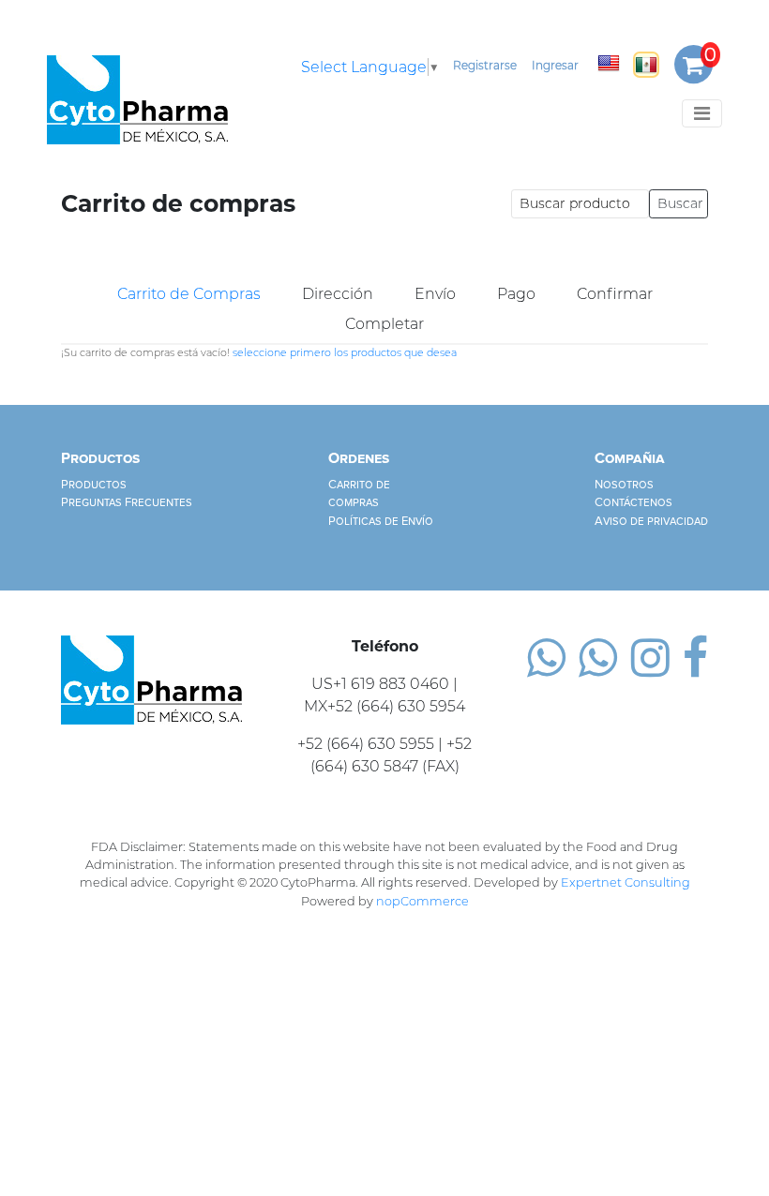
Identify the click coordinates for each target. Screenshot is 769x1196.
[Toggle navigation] (702, 113)
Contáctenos (633, 502)
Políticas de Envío (380, 521)
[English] (608, 63)
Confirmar (615, 294)
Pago (516, 294)
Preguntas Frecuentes (126, 502)
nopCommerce (422, 901)
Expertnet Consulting (625, 882)
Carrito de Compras (189, 294)
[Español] (646, 65)
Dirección (337, 294)
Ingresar (555, 65)
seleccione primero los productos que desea (345, 352)
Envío (435, 294)
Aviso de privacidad (651, 521)
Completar (384, 324)
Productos (94, 484)
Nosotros (624, 484)
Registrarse (485, 65)
